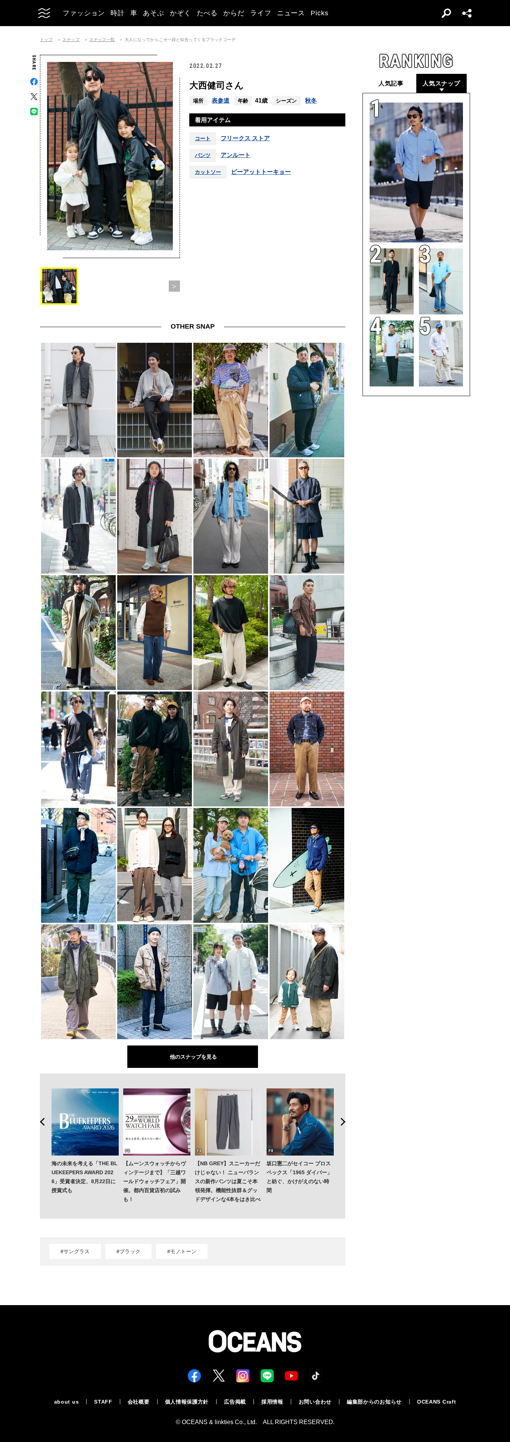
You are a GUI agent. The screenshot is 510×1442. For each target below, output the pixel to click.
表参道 (221, 100)
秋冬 (311, 100)
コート (203, 138)
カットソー (208, 172)
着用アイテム (213, 120)
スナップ (71, 40)
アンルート (236, 155)
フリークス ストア (245, 138)
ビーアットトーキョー (261, 172)
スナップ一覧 (102, 40)
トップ (46, 40)
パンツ (203, 155)
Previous (40, 1122)
